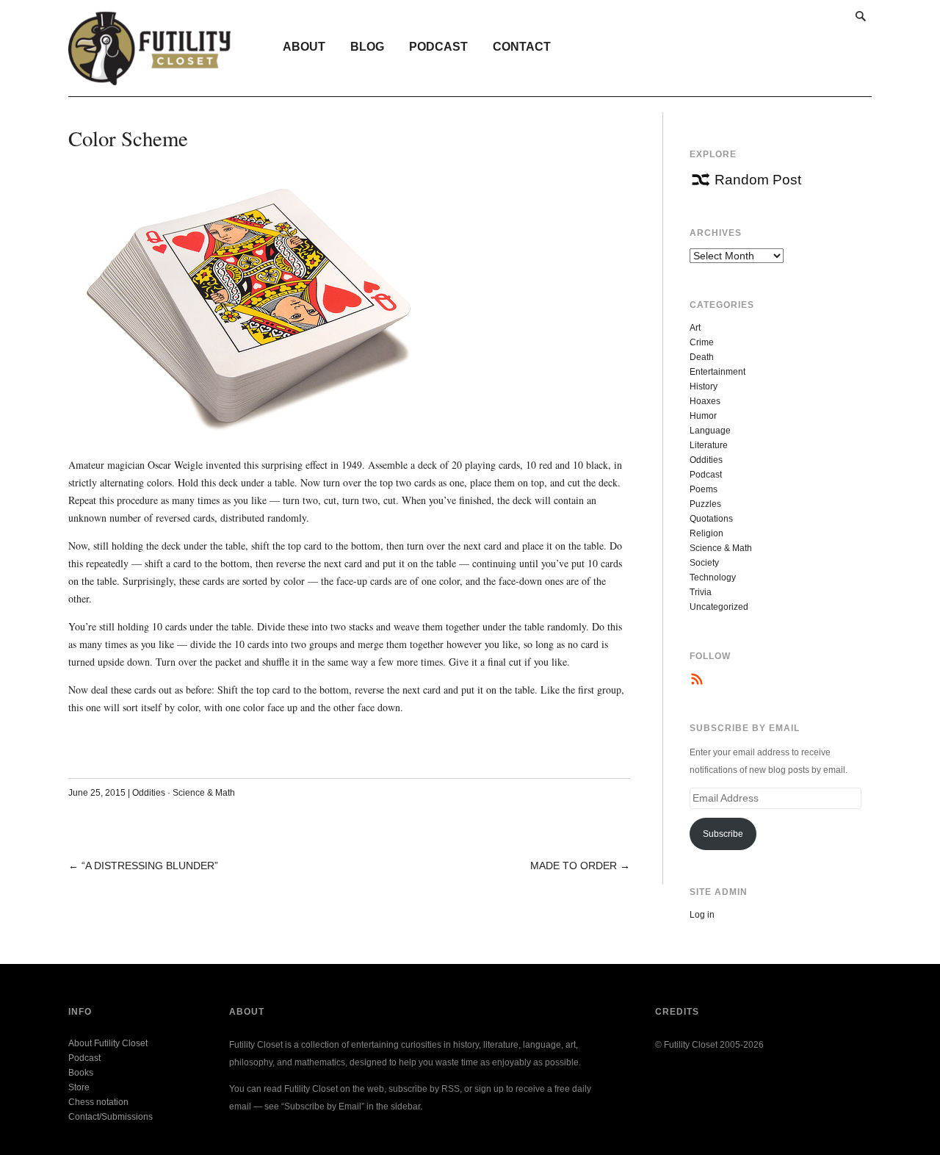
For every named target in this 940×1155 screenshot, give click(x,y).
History (703, 386)
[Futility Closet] (149, 77)
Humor (703, 416)
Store (79, 1087)
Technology (713, 577)
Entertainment (717, 372)
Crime (702, 342)
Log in (702, 915)
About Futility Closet (108, 1043)
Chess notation (98, 1102)
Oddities (148, 793)
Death (702, 357)
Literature (709, 445)
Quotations (711, 519)
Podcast (438, 46)
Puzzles (705, 504)
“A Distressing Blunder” (150, 865)
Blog (367, 46)
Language (710, 430)
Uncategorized (719, 607)
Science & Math (204, 793)
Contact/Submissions (110, 1117)
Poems (703, 489)
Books (80, 1073)
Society (704, 563)
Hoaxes (705, 401)
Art (695, 328)
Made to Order (573, 865)
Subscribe (723, 834)
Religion (706, 533)
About (304, 46)
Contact (522, 46)
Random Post (758, 179)
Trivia (701, 592)
